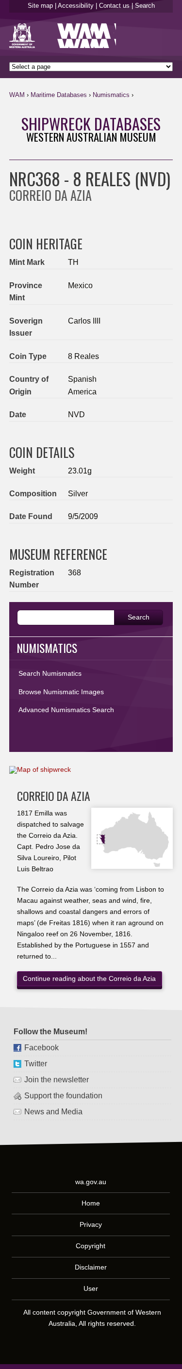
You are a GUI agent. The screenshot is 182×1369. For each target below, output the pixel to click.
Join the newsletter (56, 1080)
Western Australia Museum (24, 35)
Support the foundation (63, 1096)
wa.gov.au (90, 1181)
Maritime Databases (59, 94)
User (90, 1288)
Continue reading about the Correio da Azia (89, 978)
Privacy (91, 1224)
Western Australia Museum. (86, 35)
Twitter (35, 1063)
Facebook (41, 1047)
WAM (17, 94)
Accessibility (76, 5)
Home (91, 1202)
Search (145, 5)
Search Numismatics (50, 673)
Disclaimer (91, 1267)
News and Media (53, 1112)
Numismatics (111, 94)
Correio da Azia (53, 795)
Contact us (114, 5)
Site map (40, 5)
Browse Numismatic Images (61, 692)
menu (161, 97)
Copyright (90, 1246)
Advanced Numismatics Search (66, 710)
